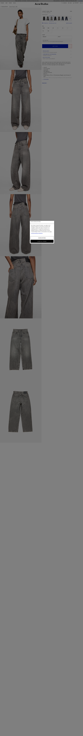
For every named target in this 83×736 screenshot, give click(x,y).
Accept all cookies (41, 241)
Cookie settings (42, 237)
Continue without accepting (37, 233)
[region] (42, 232)
